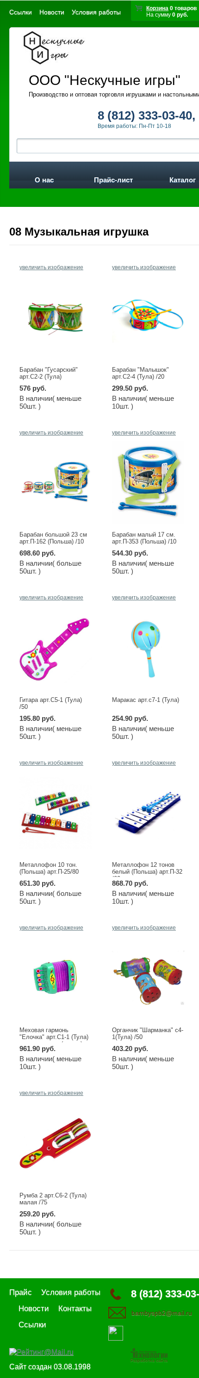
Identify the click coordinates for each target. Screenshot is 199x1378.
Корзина (157, 8)
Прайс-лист (113, 178)
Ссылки (20, 12)
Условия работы (96, 12)
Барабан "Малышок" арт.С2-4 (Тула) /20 (140, 373)
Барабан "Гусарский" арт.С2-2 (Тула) (48, 373)
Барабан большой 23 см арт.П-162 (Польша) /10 (53, 538)
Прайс (20, 1292)
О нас (44, 178)
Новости (51, 12)
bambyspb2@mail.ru (161, 1313)
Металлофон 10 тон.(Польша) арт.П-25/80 (49, 868)
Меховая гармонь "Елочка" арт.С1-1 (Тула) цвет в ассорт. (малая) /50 (53, 1040)
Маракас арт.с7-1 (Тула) (145, 699)
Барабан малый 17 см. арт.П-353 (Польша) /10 (144, 538)
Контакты (75, 1308)
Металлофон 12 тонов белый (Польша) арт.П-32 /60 (147, 871)
